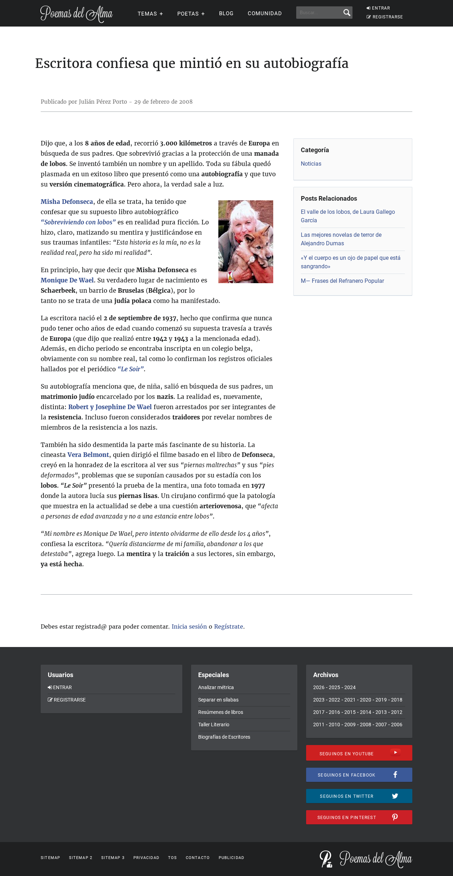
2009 (350, 724)
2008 (365, 724)
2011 (319, 724)
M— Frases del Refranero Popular (342, 280)
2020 (365, 699)
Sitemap (50, 857)
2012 (396, 712)
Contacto (198, 857)
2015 (350, 712)
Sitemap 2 (80, 857)
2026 (319, 687)
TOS (172, 857)
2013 (381, 712)
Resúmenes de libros (220, 712)
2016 (334, 712)
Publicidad (231, 857)
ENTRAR (381, 8)
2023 (319, 699)
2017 (319, 712)
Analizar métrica (216, 687)
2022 (334, 699)
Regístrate (228, 626)
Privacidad (146, 857)
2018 (396, 699)
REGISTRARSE (388, 17)
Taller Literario (213, 724)
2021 (350, 699)
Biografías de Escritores (224, 736)
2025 (334, 687)
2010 (334, 724)
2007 (381, 724)
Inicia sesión (189, 626)
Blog (226, 13)
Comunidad (265, 13)
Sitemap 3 (113, 857)
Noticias (311, 163)
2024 (350, 687)
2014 (365, 712)
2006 (396, 724)
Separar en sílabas (218, 699)
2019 (381, 699)
